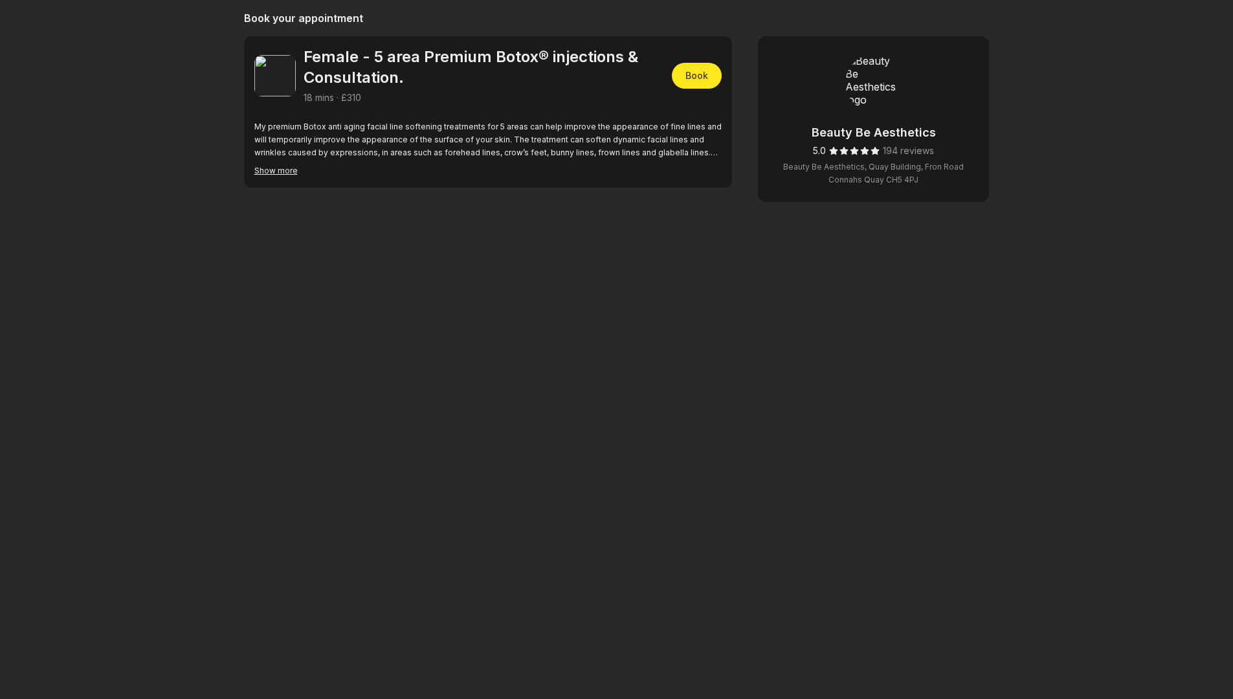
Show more (276, 170)
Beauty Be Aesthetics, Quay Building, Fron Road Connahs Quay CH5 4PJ (873, 173)
